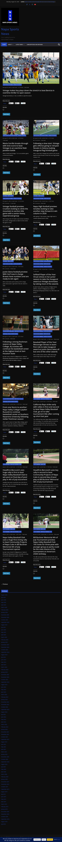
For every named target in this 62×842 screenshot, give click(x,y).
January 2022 (4, 729)
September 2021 (5, 739)
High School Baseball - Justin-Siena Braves (43, 331)
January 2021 (4, 754)
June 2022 (3, 717)
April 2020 (3, 771)
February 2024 (4, 669)
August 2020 (4, 764)
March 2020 (4, 774)
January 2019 (4, 809)
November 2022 (5, 704)
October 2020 (4, 759)
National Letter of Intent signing (10, 333)
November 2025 (5, 617)
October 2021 (4, 737)
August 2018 (4, 821)
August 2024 (4, 654)
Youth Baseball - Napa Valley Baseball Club (42, 398)
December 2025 (5, 615)
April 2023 (3, 692)
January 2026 (4, 612)
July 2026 (3, 597)
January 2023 (4, 699)
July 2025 (3, 627)
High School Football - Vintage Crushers (12, 84)
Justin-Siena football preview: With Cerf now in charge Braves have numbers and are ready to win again (16, 275)
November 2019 (5, 784)
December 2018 (5, 811)
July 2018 (3, 824)
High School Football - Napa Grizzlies (42, 198)
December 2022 (5, 702)
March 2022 (4, 724)
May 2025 (3, 632)
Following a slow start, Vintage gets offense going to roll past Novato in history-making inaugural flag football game (46, 147)
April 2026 (3, 605)
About (10, 44)
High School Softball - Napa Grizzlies (42, 263)
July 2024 (3, 657)
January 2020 (4, 779)
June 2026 (3, 600)
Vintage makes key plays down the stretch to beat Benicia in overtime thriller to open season (39, 2)
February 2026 (4, 610)
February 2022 (4, 727)
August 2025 (4, 624)
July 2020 (3, 766)
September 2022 (5, 709)
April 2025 (3, 634)
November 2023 (5, 677)
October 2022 (4, 707)
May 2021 (3, 747)
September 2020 (5, 762)
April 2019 (3, 801)
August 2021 (4, 742)
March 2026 (4, 607)
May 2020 (3, 769)
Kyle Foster (15, 87)
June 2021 (3, 744)
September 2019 (5, 789)
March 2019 (4, 804)
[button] (12, 44)
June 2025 (3, 629)
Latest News (19, 44)
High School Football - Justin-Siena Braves (12, 263)
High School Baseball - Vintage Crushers (42, 336)
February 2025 (4, 639)
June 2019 (3, 796)
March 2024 (4, 667)
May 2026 (3, 602)
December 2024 (5, 644)
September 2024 (5, 652)
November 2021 (5, 734)
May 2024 (3, 662)
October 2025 (4, 620)
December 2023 (5, 674)
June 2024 (3, 659)
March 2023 (4, 694)
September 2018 (5, 819)
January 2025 (4, 642)
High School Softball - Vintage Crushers (42, 266)
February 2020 (4, 776)
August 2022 (4, 712)
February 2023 (4, 697)
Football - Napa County (8, 195)
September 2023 (5, 682)
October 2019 (4, 786)
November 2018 (5, 814)
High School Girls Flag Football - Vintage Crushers (14, 135)
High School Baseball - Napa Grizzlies (42, 333)
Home (4, 44)
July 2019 (3, 794)
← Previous (4, 584)
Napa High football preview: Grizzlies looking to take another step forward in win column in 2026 (45, 210)
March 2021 (4, 752)
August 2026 (4, 595)
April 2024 (3, 664)
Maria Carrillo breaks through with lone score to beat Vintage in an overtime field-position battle (15, 147)
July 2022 (3, 714)
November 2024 (5, 647)
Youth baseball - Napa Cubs (39, 464)
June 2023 (3, 687)
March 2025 (4, 637)
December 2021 (5, 732)
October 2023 (4, 679)
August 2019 (4, 791)
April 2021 (3, 749)
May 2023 (3, 689)
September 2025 (5, 622)
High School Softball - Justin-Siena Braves (43, 261)
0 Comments (37, 140)
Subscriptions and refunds (35, 44)
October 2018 (4, 816)
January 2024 (4, 672)
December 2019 (5, 781)
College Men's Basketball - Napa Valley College (13, 331)
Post (4, 103)
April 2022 (3, 722)
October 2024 (4, 649)
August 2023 (4, 684)
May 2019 (3, 799)
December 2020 (5, 757)
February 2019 (4, 806)
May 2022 (3, 719)
